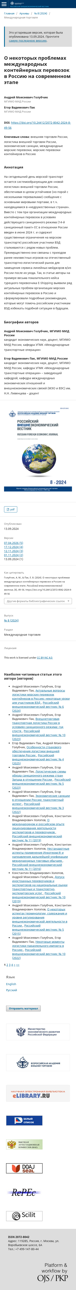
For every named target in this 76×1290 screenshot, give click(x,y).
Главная (9, 13)
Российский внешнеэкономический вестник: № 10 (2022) (38, 954)
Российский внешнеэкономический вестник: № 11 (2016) (37, 867)
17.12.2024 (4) (13, 547)
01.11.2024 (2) (13, 555)
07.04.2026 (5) (13, 543)
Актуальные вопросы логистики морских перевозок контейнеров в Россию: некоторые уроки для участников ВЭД (41, 697)
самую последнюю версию (28, 41)
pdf (12, 509)
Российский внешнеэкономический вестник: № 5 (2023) (41, 784)
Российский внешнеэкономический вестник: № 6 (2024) (38, 707)
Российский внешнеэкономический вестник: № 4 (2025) (38, 759)
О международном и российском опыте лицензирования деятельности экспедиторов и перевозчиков (38, 826)
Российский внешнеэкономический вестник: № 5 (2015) (38, 930)
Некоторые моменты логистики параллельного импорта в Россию (38, 946)
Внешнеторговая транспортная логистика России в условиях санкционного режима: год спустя (37, 725)
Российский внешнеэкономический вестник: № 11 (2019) (37, 838)
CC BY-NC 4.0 (45, 657)
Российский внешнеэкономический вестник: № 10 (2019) (38, 897)
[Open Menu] (4, 4)
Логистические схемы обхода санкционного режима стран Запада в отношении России (39, 775)
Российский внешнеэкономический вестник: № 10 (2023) (38, 735)
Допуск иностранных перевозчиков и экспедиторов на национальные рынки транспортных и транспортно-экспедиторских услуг (39, 885)
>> (17, 965)
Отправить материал (23, 1008)
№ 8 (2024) (40, 13)
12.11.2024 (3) (13, 551)
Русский (11, 990)
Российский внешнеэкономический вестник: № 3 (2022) (38, 808)
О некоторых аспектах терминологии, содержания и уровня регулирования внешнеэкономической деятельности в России (39, 917)
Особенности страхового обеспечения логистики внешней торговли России (36, 751)
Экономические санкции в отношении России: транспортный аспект (41, 800)
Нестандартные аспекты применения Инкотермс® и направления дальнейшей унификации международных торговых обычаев (40, 855)
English (11, 984)
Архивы (24, 13)
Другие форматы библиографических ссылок (36, 601)
